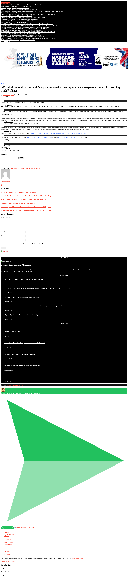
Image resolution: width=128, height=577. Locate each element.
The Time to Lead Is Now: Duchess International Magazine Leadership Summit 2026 (25, 27)
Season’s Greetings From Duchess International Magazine (22, 365)
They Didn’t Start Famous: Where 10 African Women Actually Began (21, 20)
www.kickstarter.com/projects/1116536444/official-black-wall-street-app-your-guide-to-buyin (58, 133)
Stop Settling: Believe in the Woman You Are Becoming (17, 16)
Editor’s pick (8, 544)
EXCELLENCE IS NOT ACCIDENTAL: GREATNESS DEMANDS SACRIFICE (24, 28)
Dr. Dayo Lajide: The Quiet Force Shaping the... (18, 192)
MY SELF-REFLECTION (12, 331)
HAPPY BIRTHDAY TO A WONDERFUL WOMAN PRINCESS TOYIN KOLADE (30, 377)
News (6, 97)
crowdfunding (122, 100)
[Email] (7, 41)
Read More (79, 558)
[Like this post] (11, 168)
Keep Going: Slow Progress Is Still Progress (13, 22)
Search (21, 157)
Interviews (8, 539)
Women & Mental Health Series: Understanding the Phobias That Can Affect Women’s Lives (28, 38)
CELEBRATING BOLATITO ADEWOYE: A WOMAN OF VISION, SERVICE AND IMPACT (28, 32)
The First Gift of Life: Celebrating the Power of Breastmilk (18, 40)
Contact (7, 554)
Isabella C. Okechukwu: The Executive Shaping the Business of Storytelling (23, 36)
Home (6, 82)
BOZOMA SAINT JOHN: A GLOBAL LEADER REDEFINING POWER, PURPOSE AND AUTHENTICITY (32, 11)
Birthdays (7, 548)
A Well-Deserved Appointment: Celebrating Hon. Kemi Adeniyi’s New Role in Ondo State (27, 24)
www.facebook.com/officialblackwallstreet (39, 137)
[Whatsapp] (9, 41)
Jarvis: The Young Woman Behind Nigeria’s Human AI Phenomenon (21, 33)
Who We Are (9, 534)
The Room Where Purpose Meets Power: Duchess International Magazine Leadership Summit (28, 14)
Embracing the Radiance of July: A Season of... (18, 203)
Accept (74, 558)
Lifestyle (7, 140)
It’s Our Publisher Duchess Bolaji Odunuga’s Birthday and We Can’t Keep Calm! (24, 4)
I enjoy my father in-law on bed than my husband (19, 354)
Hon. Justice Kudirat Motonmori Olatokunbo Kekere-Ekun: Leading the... (28, 196)
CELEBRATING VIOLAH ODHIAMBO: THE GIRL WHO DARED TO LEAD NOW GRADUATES (30, 25)
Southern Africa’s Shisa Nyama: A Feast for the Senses (16, 6)
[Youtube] (6, 41)
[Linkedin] (4, 41)
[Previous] (10, 3)
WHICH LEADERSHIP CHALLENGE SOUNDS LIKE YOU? (19, 9)
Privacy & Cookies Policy (8, 561)
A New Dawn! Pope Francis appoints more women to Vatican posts (24, 343)
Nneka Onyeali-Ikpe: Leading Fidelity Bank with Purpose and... (24, 199)
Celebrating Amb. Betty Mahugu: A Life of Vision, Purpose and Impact (21, 30)
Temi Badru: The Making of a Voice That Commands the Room (19, 19)
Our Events (8, 543)
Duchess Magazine (8, 95)
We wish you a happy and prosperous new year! (15, 8)
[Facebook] (1, 41)
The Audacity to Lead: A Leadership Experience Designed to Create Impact (23, 17)
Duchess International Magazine (15, 385)
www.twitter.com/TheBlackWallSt (68, 137)
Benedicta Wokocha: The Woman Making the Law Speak (17, 12)
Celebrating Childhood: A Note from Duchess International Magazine (26, 207)
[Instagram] (2, 41)
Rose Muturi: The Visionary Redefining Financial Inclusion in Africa (21, 35)
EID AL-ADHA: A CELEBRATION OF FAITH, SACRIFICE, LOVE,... (27, 210)
